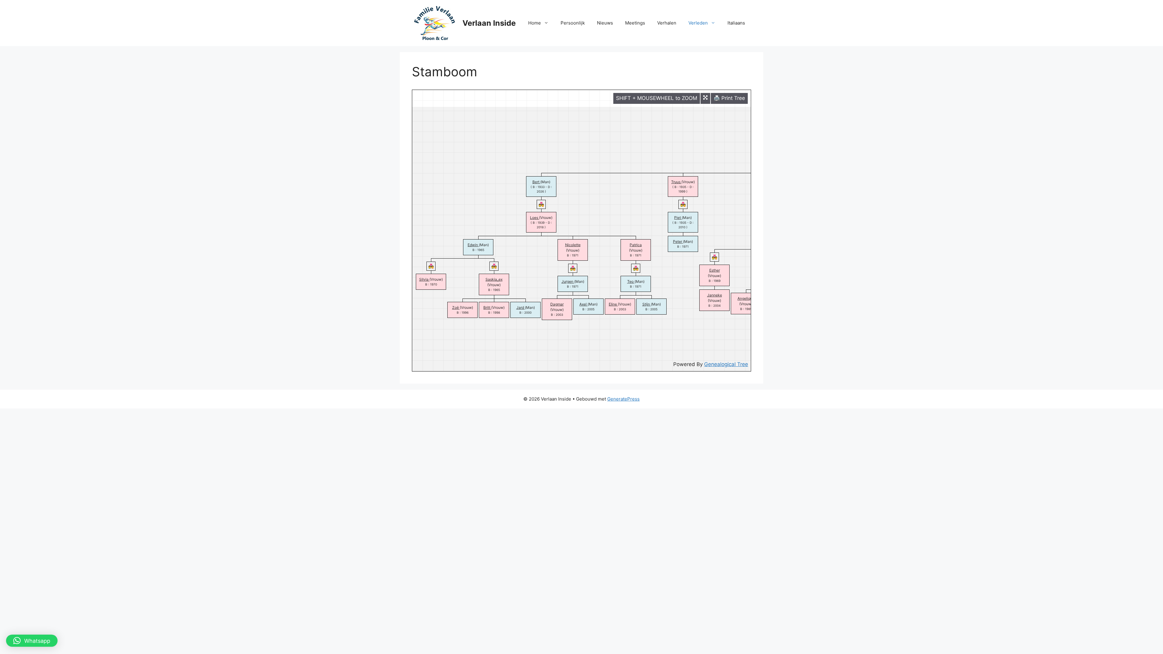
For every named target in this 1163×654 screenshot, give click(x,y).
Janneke (714, 295)
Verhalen (666, 23)
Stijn (646, 304)
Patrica (636, 245)
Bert (536, 182)
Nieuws (605, 23)
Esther (714, 270)
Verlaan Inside (489, 23)
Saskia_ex (493, 279)
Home (534, 23)
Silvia (424, 279)
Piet (678, 217)
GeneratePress (623, 399)
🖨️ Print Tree (729, 98)
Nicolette (573, 245)
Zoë (456, 307)
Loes (534, 217)
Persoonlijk (573, 23)
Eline (613, 304)
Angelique (745, 298)
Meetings (635, 23)
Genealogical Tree (726, 364)
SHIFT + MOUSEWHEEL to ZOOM (656, 98)
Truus (676, 182)
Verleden (698, 23)
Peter (678, 241)
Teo (631, 281)
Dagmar (557, 304)
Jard (520, 307)
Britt (487, 307)
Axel (583, 304)
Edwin (473, 245)
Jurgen (568, 281)
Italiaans (736, 23)
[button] (32, 641)
